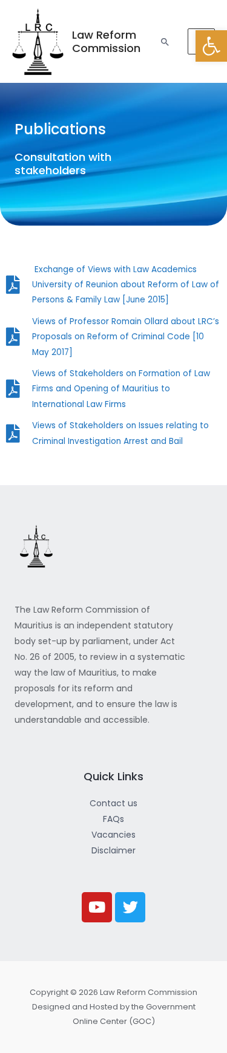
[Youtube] (97, 907)
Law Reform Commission (106, 41)
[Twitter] (130, 907)
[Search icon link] (165, 41)
